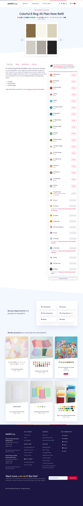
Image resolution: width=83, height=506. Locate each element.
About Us (45, 435)
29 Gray (55, 185)
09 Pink (55, 94)
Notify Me (56, 195)
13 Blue (55, 100)
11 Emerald (56, 238)
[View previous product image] (22, 40)
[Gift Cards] (64, 3)
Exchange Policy (47, 452)
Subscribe (73, 478)
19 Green (55, 133)
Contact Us (27, 435)
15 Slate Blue (56, 113)
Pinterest (66, 441)
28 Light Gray (56, 263)
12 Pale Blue (56, 248)
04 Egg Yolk (56, 221)
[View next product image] (61, 40)
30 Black (55, 269)
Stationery (25, 3)
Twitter (65, 444)
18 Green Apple (57, 126)
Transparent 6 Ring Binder (35, 89)
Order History (27, 455)
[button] (41, 39)
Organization (35, 3)
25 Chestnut (56, 172)
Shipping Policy (47, 447)
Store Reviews (46, 437)
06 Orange (56, 81)
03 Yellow (55, 215)
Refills (44, 319)
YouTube (65, 448)
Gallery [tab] (17, 64)
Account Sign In (28, 452)
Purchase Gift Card (29, 462)
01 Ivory (55, 200)
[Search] (59, 3)
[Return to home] (12, 3)
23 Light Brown (57, 159)
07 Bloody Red (57, 87)
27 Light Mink (56, 178)
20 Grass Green (57, 139)
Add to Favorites (63, 278)
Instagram (66, 438)
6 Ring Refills (46, 307)
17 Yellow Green (57, 120)
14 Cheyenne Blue (58, 107)
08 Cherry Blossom (58, 227)
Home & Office (47, 3)
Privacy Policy (46, 460)
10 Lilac (55, 233)
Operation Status (47, 440)
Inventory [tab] (34, 64)
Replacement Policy (48, 455)
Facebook (66, 435)
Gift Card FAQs (28, 465)
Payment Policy (47, 458)
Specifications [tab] (25, 64)
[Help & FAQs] (62, 3)
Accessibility (27, 440)
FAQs (25, 437)
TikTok (65, 451)
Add (74, 75)
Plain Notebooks (48, 313)
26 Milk (55, 257)
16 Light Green (57, 192)
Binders (63, 307)
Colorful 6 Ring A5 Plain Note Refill (41, 14)
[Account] (66, 3)
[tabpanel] (26, 78)
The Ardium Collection (41, 10)
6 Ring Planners (66, 313)
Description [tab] (10, 64)
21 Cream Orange (57, 146)
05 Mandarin (56, 74)
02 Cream (55, 206)
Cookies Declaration (48, 463)
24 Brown (55, 165)
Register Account (28, 450)
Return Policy (46, 450)
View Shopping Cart (29, 447)
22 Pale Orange (57, 152)
